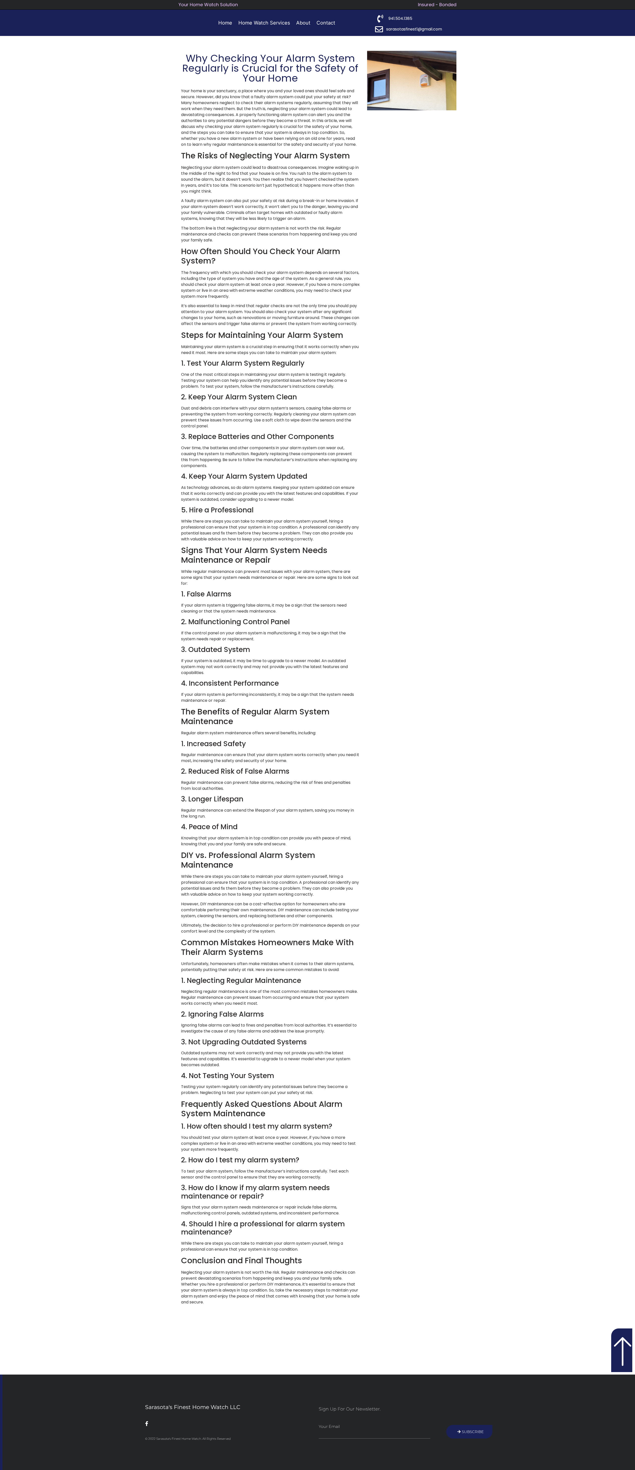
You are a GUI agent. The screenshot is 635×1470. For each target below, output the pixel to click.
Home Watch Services (264, 23)
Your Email (329, 1427)
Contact (326, 23)
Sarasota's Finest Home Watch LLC (192, 1407)
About (303, 23)
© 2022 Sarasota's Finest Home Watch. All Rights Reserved (188, 1439)
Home (225, 23)
